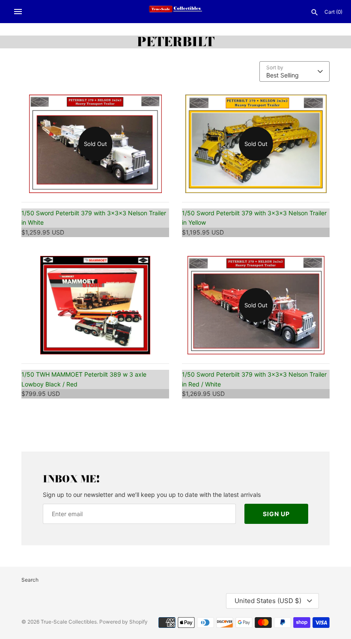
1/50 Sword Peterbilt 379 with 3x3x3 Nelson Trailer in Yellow (254, 217)
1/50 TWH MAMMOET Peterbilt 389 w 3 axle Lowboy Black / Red (83, 379)
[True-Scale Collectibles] (175, 12)
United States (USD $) (268, 601)
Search (30, 580)
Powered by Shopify (123, 621)
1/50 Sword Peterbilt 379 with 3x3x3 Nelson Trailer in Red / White (254, 379)
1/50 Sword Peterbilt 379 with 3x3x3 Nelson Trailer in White (93, 217)
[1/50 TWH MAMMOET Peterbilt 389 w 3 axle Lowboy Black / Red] (95, 305)
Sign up (276, 513)
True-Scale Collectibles (69, 621)
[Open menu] (18, 11)
